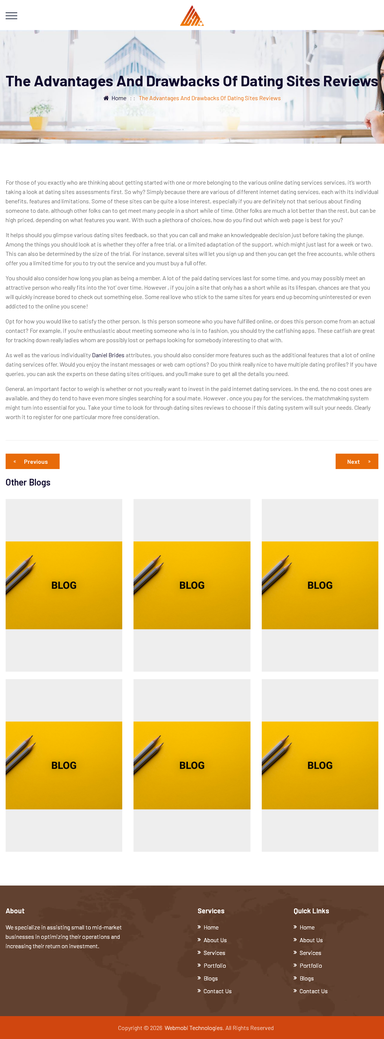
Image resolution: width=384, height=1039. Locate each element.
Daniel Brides (108, 354)
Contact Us (218, 990)
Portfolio (215, 965)
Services (214, 952)
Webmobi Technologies (194, 1027)
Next (353, 461)
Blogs (211, 978)
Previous (36, 461)
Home (117, 97)
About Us (215, 939)
